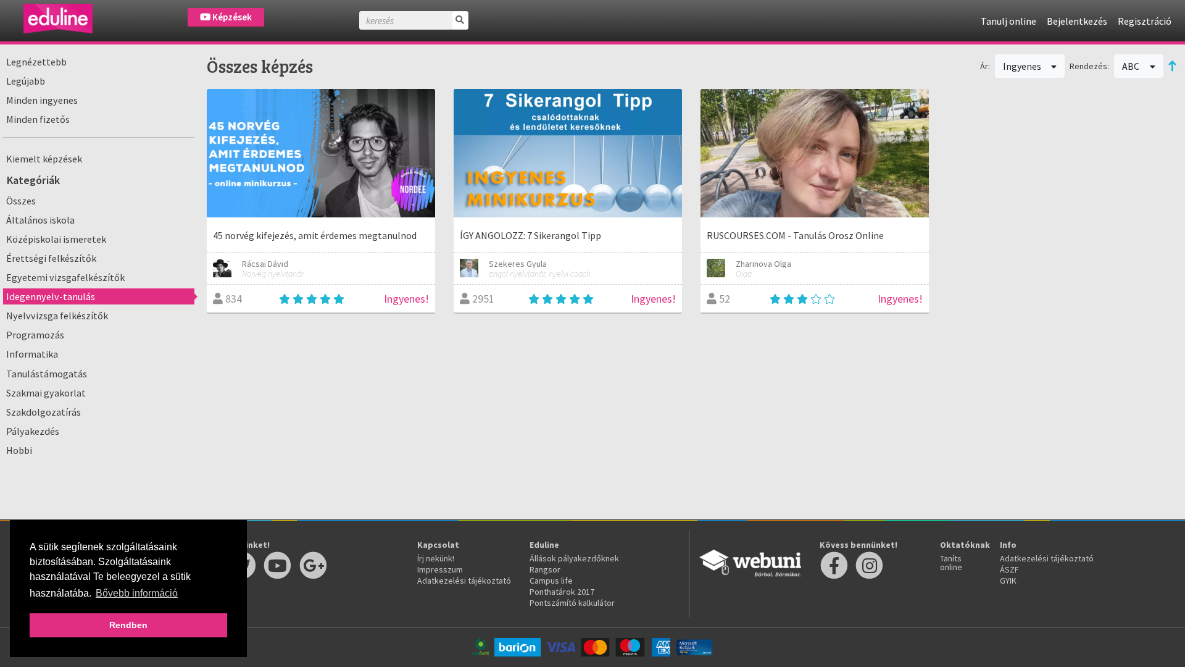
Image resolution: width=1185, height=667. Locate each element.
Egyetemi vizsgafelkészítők (65, 277)
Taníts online (951, 563)
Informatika (32, 354)
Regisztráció (1144, 21)
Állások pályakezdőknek (574, 558)
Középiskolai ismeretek (56, 239)
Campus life (551, 580)
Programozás (35, 335)
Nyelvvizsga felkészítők (57, 315)
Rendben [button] (128, 625)
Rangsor (545, 569)
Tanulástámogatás (46, 373)
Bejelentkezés (1077, 21)
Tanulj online (1008, 21)
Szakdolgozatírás (43, 412)
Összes (21, 201)
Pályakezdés (32, 431)
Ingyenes (1023, 66)
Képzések (231, 17)
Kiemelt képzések (44, 159)
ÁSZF (1009, 569)
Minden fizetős (38, 119)
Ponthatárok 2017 (562, 591)
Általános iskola (40, 220)
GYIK (1008, 580)
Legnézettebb (36, 62)
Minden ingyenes (42, 100)
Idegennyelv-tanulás (50, 296)
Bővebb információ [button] (137, 593)
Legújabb (25, 81)
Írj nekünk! (435, 558)
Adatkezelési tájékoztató (464, 580)
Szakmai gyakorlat (46, 393)
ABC (1131, 66)
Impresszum (440, 569)
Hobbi (19, 450)
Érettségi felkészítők (51, 258)
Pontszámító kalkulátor (572, 602)
